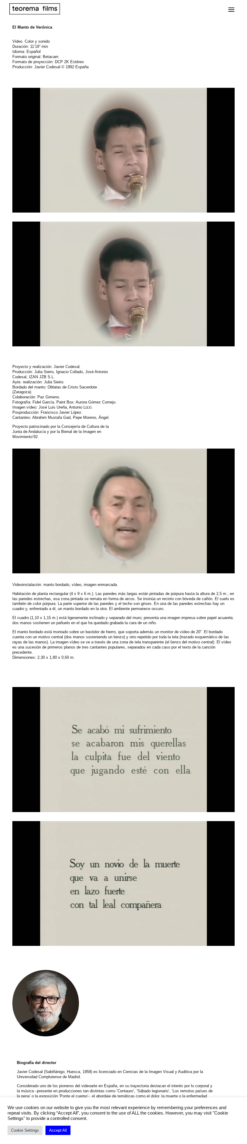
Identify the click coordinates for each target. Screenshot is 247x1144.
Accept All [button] (58, 1130)
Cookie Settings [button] (25, 1130)
